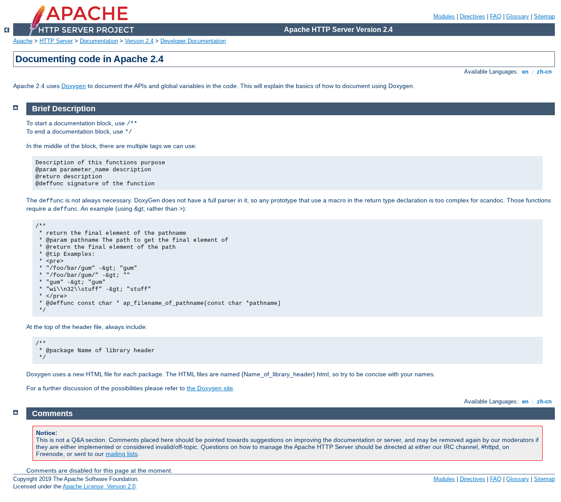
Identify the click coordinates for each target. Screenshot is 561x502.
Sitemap (544, 16)
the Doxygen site (210, 388)
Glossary (517, 16)
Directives (472, 16)
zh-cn (544, 71)
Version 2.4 (139, 41)
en (525, 71)
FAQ (495, 16)
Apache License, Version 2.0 (99, 486)
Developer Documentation (193, 41)
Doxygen (73, 85)
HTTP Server (56, 41)
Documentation (99, 41)
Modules (444, 16)
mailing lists (122, 453)
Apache (22, 41)
